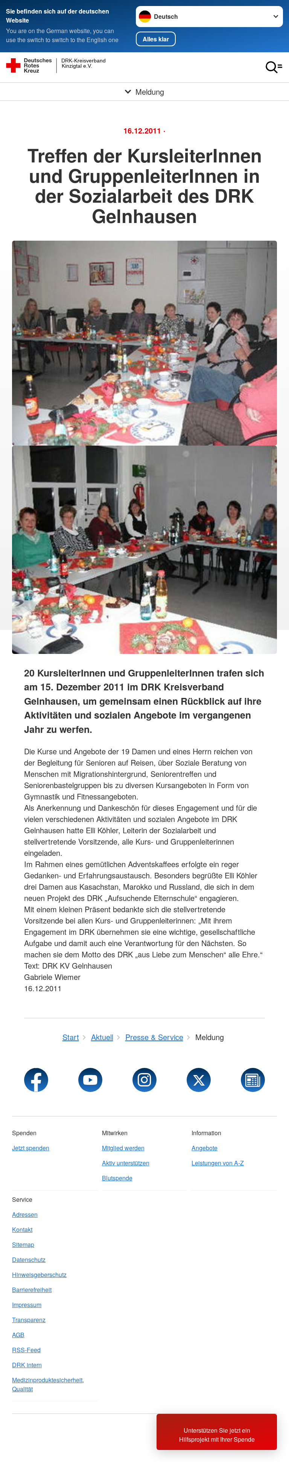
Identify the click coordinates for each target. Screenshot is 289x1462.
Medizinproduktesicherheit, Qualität (48, 1384)
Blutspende (117, 1178)
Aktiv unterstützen (125, 1163)
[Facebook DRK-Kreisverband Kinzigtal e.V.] (36, 1080)
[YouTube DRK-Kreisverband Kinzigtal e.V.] (90, 1080)
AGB (18, 1334)
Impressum (26, 1304)
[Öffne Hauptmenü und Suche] (274, 67)
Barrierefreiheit (32, 1289)
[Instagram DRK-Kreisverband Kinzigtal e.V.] (144, 1080)
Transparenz (29, 1319)
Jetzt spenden (30, 1148)
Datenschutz (29, 1259)
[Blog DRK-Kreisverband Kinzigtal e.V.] (253, 1080)
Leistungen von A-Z (218, 1163)
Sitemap (23, 1244)
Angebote (205, 1148)
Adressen (25, 1214)
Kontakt (22, 1229)
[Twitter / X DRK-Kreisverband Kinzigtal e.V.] (199, 1080)
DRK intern (27, 1364)
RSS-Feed (26, 1349)
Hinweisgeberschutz (39, 1274)
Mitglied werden (123, 1148)
